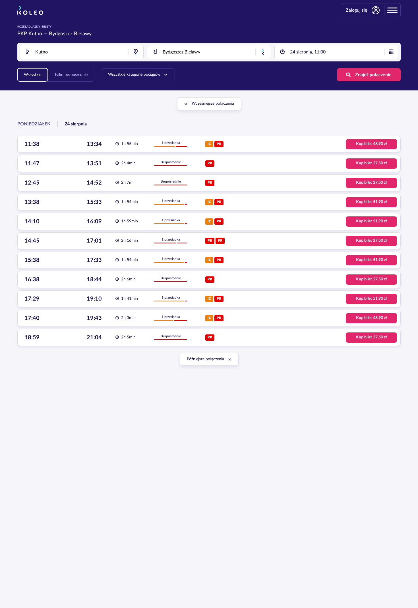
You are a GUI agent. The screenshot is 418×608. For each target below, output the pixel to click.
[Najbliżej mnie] (135, 52)
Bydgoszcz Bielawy (70, 33)
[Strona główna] (30, 10)
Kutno (35, 33)
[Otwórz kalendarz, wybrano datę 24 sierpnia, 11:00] (391, 52)
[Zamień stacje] (263, 52)
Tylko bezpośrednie (71, 75)
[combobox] (81, 52)
